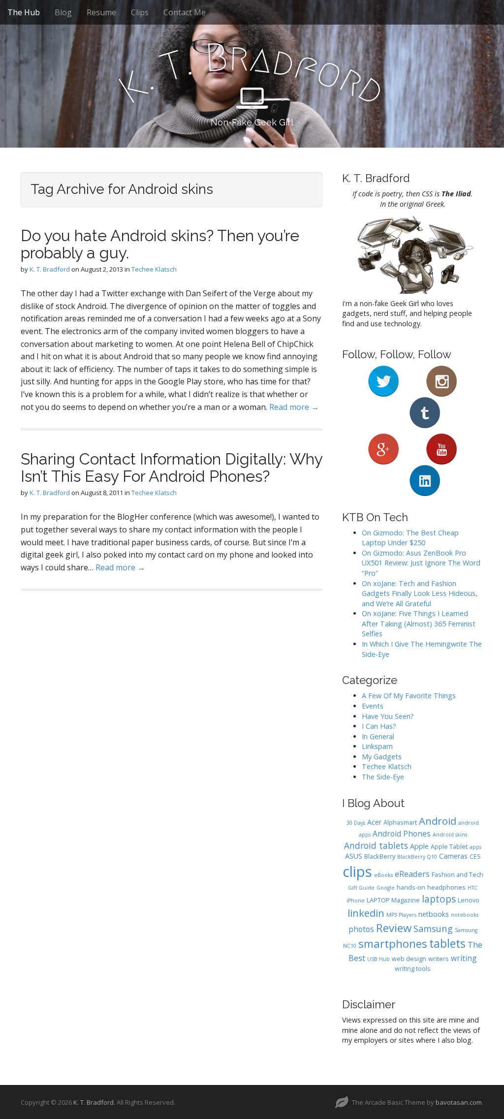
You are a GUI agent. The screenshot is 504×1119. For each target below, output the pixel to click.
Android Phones (402, 833)
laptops (439, 899)
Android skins (450, 834)
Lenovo (468, 900)
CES (475, 856)
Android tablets (376, 845)
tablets (447, 943)
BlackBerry (379, 856)
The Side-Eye (383, 776)
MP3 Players (401, 914)
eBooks (383, 874)
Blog (63, 12)
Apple (419, 846)
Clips (140, 12)
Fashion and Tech (457, 874)
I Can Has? (379, 726)
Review (393, 927)
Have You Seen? (388, 716)
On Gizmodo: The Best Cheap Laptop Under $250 (410, 538)
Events (372, 706)
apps (475, 846)
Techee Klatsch (154, 269)
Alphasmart (400, 822)
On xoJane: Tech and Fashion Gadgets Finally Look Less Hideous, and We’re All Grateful (419, 593)
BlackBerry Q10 (417, 856)
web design (409, 959)
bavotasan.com (459, 1102)
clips (357, 871)
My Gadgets (382, 756)
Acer (374, 822)
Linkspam (377, 746)
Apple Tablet (449, 846)
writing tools (413, 968)
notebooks (464, 914)
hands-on (411, 887)
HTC (472, 887)
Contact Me (184, 12)
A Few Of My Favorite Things (409, 695)
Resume (101, 12)
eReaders (412, 873)
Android (437, 821)
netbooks (433, 914)
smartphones (392, 943)
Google (386, 887)
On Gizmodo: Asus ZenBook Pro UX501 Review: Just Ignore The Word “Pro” (421, 563)
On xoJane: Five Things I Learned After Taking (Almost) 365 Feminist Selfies (418, 623)
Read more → (294, 407)
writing (464, 958)
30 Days (355, 822)
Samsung (433, 928)
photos (361, 929)
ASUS (353, 856)
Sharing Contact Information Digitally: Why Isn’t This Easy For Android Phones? (171, 467)
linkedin (365, 913)
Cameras (453, 856)
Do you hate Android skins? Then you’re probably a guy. (160, 244)
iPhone (355, 900)
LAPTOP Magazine (393, 900)
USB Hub (378, 959)
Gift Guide (361, 887)
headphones (446, 887)
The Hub (23, 12)
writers (438, 959)
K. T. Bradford (50, 269)
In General (378, 736)
